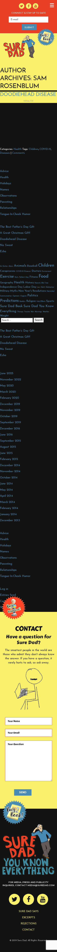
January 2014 (8, 514)
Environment (46, 271)
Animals (20, 265)
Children (33, 149)
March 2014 (7, 502)
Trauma (27, 312)
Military (4, 291)
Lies (38, 287)
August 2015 (8, 447)
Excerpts (28, 917)
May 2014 (6, 490)
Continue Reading (15, 143)
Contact (28, 930)
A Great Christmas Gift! (15, 233)
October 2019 (8, 416)
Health (29, 101)
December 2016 (10, 428)
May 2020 (7, 385)
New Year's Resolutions (32, 291)
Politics (32, 295)
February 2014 (9, 508)
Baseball (32, 266)
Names (4, 189)
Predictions (9, 301)
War (32, 312)
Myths (14, 291)
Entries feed (8, 595)
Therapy (20, 312)
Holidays (5, 183)
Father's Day (24, 277)
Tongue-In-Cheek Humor (15, 214)
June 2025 (6, 373)
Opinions (16, 296)
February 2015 (9, 459)
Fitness (33, 277)
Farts (17, 277)
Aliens (11, 266)
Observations (8, 195)
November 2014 (10, 471)
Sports (50, 301)
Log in (4, 589)
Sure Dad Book (11, 306)
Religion (31, 301)
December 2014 (10, 465)
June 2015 (6, 453)
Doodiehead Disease (28, 94)
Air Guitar (4, 266)
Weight (4, 315)
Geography (6, 282)
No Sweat (6, 245)
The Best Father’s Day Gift (17, 227)
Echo (3, 251)
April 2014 (6, 496)
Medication (50, 287)
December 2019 (10, 404)
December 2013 (10, 520)
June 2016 (6, 434)
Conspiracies (7, 271)
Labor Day (29, 287)
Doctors (36, 271)
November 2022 (10, 379)
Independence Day (11, 287)
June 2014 (6, 483)
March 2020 (8, 392)
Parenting (6, 202)
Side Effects (41, 301)
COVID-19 (45, 149)
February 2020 (9, 398)
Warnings (38, 312)
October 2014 (8, 477)
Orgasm (23, 296)
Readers (22, 301)
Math (43, 287)
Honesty (38, 283)
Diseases (5, 153)
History (29, 282)
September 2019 (10, 422)
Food (43, 276)
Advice (4, 171)
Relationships (8, 208)
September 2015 (10, 441)
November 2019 (10, 410)
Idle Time (44, 283)
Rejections (28, 923)
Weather (46, 312)
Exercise (7, 277)
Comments (18, 153)
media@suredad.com (41, 885)
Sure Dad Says (28, 911)
